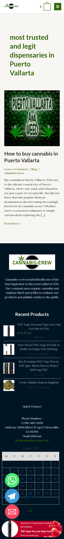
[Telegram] (12, 496)
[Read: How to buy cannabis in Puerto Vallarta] (32, 118)
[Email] (12, 512)
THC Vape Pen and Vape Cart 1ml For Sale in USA (38, 531)
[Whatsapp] (12, 480)
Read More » (12, 223)
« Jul (29, 510)
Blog (34, 169)
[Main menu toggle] (57, 6)
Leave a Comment (16, 169)
